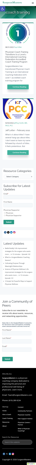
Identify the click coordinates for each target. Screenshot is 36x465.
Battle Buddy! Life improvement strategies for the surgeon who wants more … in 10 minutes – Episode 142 (17, 251)
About (4, 426)
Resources (5, 422)
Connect (21, 407)
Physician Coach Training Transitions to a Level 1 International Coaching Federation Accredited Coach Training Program (16, 57)
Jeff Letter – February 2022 (17, 130)
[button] (2, 8)
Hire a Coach (6, 414)
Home (4, 411)
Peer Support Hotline (25, 419)
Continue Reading (19, 87)
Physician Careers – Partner (24, 423)
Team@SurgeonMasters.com (20, 395)
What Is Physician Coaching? (24, 430)
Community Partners (25, 411)
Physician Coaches (24, 415)
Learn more (17, 389)
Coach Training (7, 418)
